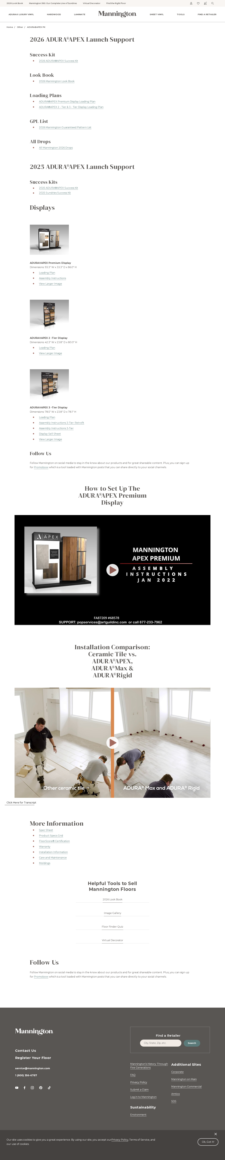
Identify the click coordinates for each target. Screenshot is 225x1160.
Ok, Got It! (208, 1141)
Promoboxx (41, 467)
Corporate (177, 1071)
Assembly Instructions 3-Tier (56, 428)
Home (10, 27)
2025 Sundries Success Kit (55, 192)
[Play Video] (112, 570)
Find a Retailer (207, 14)
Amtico (175, 1093)
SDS (173, 1101)
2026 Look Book (15, 3)
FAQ (132, 1074)
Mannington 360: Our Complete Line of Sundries (53, 3)
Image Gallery (112, 913)
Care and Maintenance (53, 857)
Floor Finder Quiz (112, 926)
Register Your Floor (33, 1058)
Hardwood (54, 14)
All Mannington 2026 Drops (56, 147)
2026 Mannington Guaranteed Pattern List (65, 127)
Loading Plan (47, 272)
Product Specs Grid (51, 835)
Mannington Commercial (186, 1086)
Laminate (79, 14)
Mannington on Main (184, 1079)
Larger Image (53, 283)
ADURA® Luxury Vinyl (21, 14)
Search (192, 1043)
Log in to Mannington (143, 1097)
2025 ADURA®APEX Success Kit (58, 187)
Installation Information (53, 852)
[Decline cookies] (215, 1132)
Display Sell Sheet (50, 433)
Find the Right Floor (116, 3)
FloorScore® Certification (54, 841)
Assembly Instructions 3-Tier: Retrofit (61, 422)
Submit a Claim (139, 1089)
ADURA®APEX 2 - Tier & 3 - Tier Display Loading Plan (71, 107)
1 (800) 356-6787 (26, 1075)
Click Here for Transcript (21, 802)
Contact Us (25, 1051)
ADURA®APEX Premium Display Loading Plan (67, 101)
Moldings (44, 863)
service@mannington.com (32, 1068)
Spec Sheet (46, 830)
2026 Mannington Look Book (57, 81)
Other (20, 27)
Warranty (44, 846)
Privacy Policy (138, 1082)
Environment (138, 1114)
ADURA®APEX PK (36, 27)
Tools (181, 14)
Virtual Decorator (91, 3)
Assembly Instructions (52, 278)
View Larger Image (50, 353)
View (42, 283)
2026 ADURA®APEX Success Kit (58, 60)
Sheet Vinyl (157, 14)
